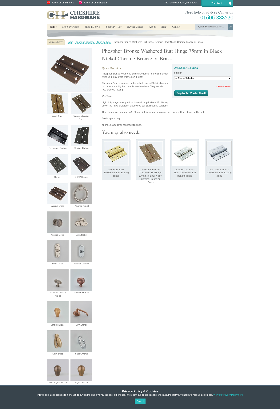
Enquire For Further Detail (191, 93)
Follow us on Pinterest (62, 2)
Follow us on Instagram (95, 2)
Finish (178, 72)
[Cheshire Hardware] (73, 15)
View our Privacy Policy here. (228, 395)
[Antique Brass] (69, 48)
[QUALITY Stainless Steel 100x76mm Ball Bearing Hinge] (184, 153)
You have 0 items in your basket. (181, 2)
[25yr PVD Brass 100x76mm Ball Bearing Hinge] (116, 153)
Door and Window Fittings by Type (93, 42)
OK (230, 26)
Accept (140, 401)
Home (53, 27)
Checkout (216, 3)
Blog (163, 26)
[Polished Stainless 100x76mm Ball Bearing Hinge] (219, 153)
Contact (176, 26)
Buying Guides (135, 26)
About (152, 26)
